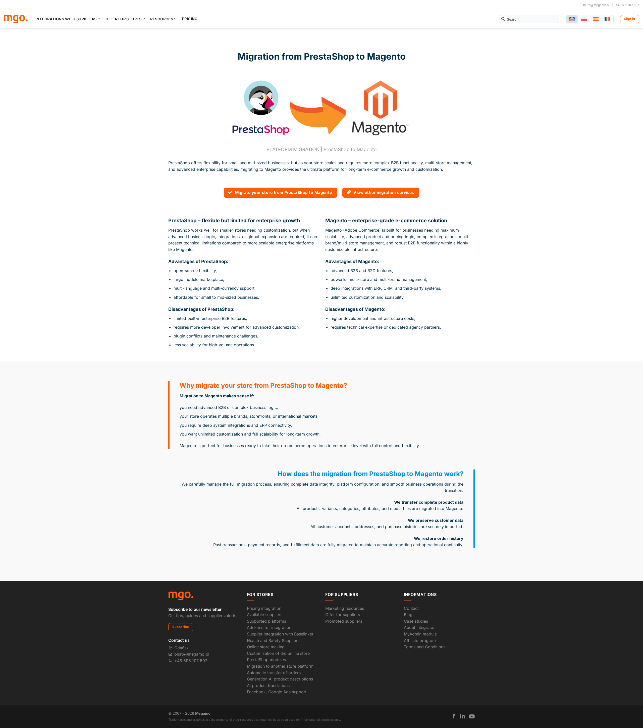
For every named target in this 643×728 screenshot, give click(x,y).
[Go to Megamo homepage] (180, 595)
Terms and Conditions (424, 646)
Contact (411, 608)
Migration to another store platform (280, 666)
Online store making (266, 646)
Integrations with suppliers (66, 19)
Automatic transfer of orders (274, 672)
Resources (161, 19)
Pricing (190, 19)
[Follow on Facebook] (454, 716)
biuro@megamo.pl (596, 5)
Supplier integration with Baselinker (280, 633)
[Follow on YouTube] (472, 716)
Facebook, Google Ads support (276, 691)
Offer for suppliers (342, 614)
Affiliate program (420, 640)
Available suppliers (264, 614)
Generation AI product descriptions (280, 678)
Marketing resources (344, 608)
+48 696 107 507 (627, 5)
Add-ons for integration (269, 627)
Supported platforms (266, 621)
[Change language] (572, 19)
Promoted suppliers (343, 621)
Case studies (416, 621)
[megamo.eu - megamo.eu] (16, 19)
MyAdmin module (420, 633)
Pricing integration (264, 608)
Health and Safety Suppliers (273, 640)
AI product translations (268, 685)
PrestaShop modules (266, 659)
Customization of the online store (278, 653)
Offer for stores (123, 19)
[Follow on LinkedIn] (462, 716)
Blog (408, 614)
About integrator (419, 627)
